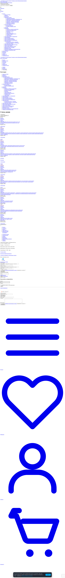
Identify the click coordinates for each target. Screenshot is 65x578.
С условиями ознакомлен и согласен (12, 270)
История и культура (7, 90)
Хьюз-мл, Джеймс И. (4, 134)
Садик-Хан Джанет (3, 171)
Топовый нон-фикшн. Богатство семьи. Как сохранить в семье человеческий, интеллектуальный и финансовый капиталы (21, 133)
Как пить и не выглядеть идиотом (6, 201)
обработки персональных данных (11, 270)
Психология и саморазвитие (11, 30)
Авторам (3, 240)
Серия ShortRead (7, 37)
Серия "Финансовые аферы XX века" (11, 44)
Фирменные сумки (7, 48)
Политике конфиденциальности (27, 575)
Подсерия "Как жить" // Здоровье (10, 101)
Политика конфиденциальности (6, 253)
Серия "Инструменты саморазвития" (10, 36)
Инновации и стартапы (10, 22)
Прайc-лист (4, 229)
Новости (3, 239)
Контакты (4, 237)
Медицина (6, 91)
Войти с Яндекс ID (4, 291)
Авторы (3, 236)
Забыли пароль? (3, 275)
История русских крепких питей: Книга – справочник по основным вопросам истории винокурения (17, 193)
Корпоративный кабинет (22, 0)
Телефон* (2, 269)
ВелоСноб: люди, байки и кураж (6, 219)
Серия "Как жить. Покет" (8, 43)
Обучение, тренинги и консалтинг (12, 29)
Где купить (4, 228)
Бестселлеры (6, 16)
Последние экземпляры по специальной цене (12, 49)
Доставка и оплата (14, 0)
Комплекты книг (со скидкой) (5, 232)
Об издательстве (5, 235)
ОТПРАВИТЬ (3, 304)
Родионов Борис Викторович (5, 194)
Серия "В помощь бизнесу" (9, 38)
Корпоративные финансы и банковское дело (14, 19)
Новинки (6, 15)
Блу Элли (2, 123)
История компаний (9, 25)
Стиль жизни (8, 35)
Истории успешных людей (11, 26)
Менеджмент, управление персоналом (13, 20)
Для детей (6, 27)
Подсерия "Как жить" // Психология (12, 42)
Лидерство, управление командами (12, 21)
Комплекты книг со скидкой (9, 47)
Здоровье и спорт (9, 34)
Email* (1, 264)
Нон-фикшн (6, 28)
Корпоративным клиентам (7, 238)
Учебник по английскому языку (9, 50)
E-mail (1, 298)
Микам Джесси (3, 182)
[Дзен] (3, 260)
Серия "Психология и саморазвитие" (10, 40)
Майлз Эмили (2, 202)
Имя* (1, 268)
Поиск (11, 5)
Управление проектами (10, 18)
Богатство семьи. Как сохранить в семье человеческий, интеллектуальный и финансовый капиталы (17, 154)
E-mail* (1, 294)
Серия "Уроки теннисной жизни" (10, 46)
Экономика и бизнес (8, 17)
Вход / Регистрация (3, 1)
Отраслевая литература (10, 23)
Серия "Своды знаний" (8, 45)
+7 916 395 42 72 (3, 0)
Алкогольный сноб (9, 32)
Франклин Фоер (3, 211)
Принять (48, 574)
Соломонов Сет (10, 171)
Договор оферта (3, 251)
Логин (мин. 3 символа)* (4, 263)
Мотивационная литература (11, 33)
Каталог (3, 227)
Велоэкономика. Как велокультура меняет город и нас (9, 122)
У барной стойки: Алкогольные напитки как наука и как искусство (12, 146)
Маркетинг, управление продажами (10, 81)
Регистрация (5, 276)
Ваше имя (2, 297)
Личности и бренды (7, 24)
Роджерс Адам (2, 147)
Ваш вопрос (2, 302)
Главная (3, 67)
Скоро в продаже (7, 14)
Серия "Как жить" (5, 100)
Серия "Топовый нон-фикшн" (9, 39)
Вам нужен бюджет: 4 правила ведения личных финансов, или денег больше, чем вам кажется (16, 181)
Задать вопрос (8, 0)
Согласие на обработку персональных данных (8, 255)
